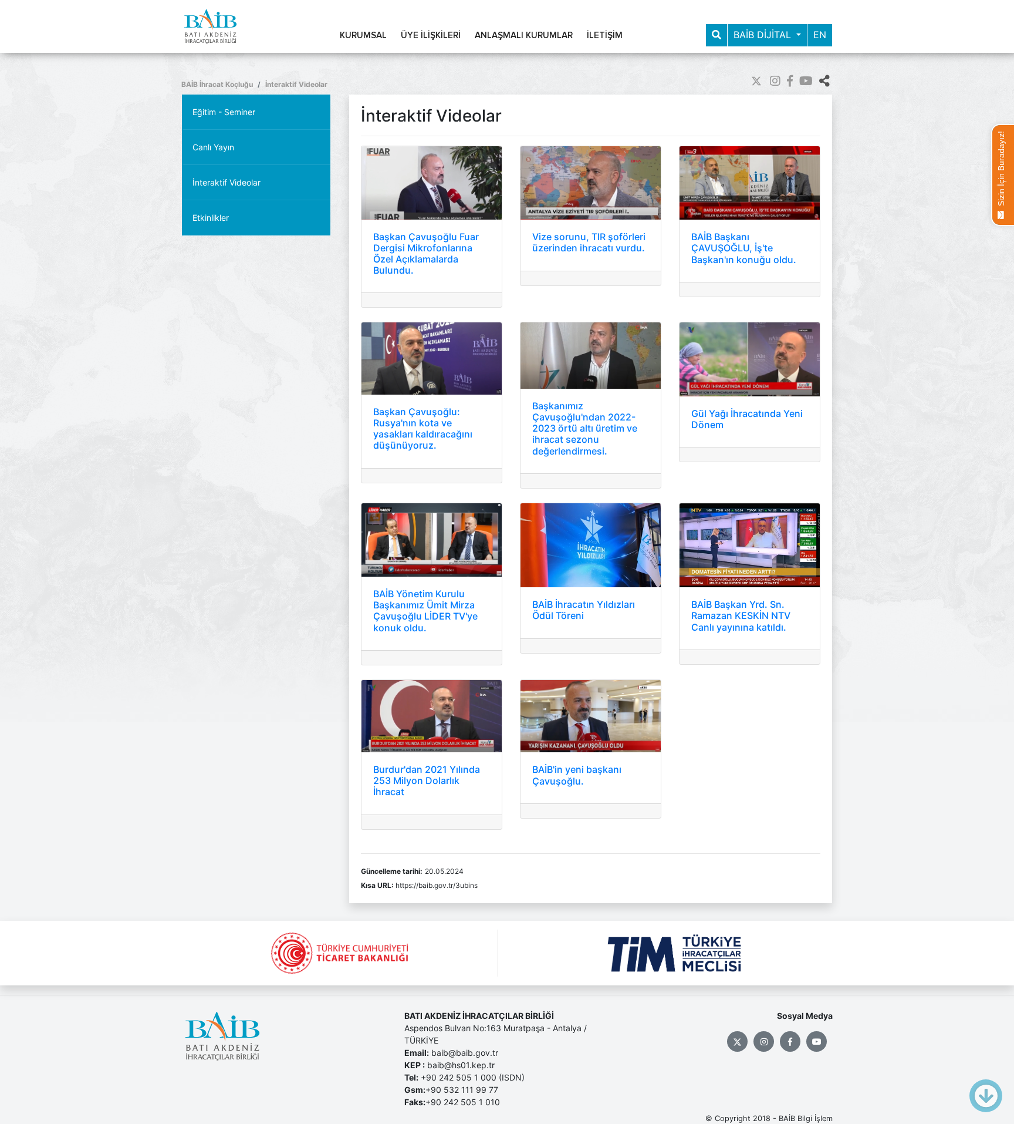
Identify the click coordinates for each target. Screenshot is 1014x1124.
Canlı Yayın (213, 147)
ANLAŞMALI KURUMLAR (524, 35)
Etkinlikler (210, 218)
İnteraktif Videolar (296, 84)
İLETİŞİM (605, 35)
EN (819, 35)
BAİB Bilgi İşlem (806, 1118)
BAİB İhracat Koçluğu (217, 84)
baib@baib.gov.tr (464, 1053)
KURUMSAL (363, 35)
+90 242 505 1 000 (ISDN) (473, 1077)
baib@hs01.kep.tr (461, 1065)
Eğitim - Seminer (223, 112)
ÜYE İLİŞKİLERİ (431, 35)
